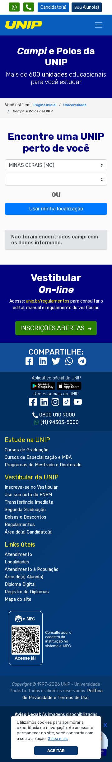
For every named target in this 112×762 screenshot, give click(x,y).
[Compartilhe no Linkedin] (44, 361)
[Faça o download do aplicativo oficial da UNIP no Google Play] (42, 385)
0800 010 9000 (57, 415)
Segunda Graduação (25, 509)
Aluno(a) (91, 7)
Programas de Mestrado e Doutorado (43, 465)
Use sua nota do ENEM (28, 494)
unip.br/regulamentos (47, 301)
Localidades (17, 562)
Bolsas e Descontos (25, 517)
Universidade (74, 105)
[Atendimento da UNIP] (28, 7)
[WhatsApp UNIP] (14, 7)
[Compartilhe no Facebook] (31, 361)
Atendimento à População (31, 569)
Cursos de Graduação (27, 450)
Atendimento (18, 554)
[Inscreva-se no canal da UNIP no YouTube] (78, 404)
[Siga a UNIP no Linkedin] (45, 404)
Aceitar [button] (56, 750)
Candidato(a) (53, 7)
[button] (58, 739)
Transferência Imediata (29, 502)
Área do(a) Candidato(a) (29, 532)
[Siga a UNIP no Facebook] (34, 404)
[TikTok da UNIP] (67, 404)
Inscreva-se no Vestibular (31, 487)
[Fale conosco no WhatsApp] (14, 7)
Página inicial (44, 105)
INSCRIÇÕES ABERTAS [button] (53, 328)
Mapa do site (18, 599)
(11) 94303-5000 (59, 422)
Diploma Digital (20, 584)
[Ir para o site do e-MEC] (41, 638)
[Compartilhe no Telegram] (82, 361)
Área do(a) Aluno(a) (24, 577)
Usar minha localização (56, 209)
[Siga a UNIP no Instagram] (56, 404)
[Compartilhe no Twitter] (57, 361)
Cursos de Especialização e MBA (38, 457)
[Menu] (98, 25)
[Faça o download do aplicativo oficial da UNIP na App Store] (69, 385)
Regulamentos (20, 524)
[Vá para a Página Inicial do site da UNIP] (23, 25)
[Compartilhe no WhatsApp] (70, 361)
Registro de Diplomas (27, 592)
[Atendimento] (28, 7)
